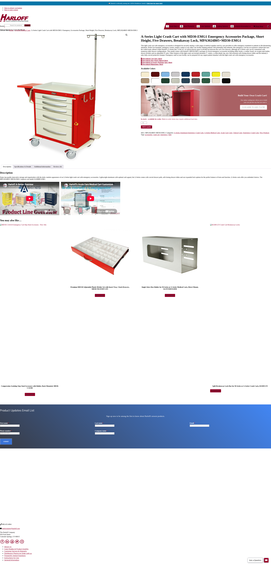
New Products (264, 133)
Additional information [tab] (42, 167)
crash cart (156, 135)
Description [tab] (7, 167)
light (169, 135)
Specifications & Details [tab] (22, 167)
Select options (216, 391)
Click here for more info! (155, 3)
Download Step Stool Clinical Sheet (155, 60)
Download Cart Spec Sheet (152, 59)
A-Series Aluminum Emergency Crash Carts (189, 133)
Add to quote (146, 127)
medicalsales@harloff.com (11, 528)
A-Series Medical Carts (22, 30)
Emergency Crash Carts (251, 133)
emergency (164, 135)
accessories (148, 135)
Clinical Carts (237, 133)
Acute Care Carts (226, 133)
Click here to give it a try (253, 107)
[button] (268, 26)
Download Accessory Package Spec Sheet (157, 62)
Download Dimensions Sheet (152, 64)
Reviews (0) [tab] (57, 167)
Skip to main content (11, 10)
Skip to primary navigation (13, 8)
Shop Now (259, 26)
